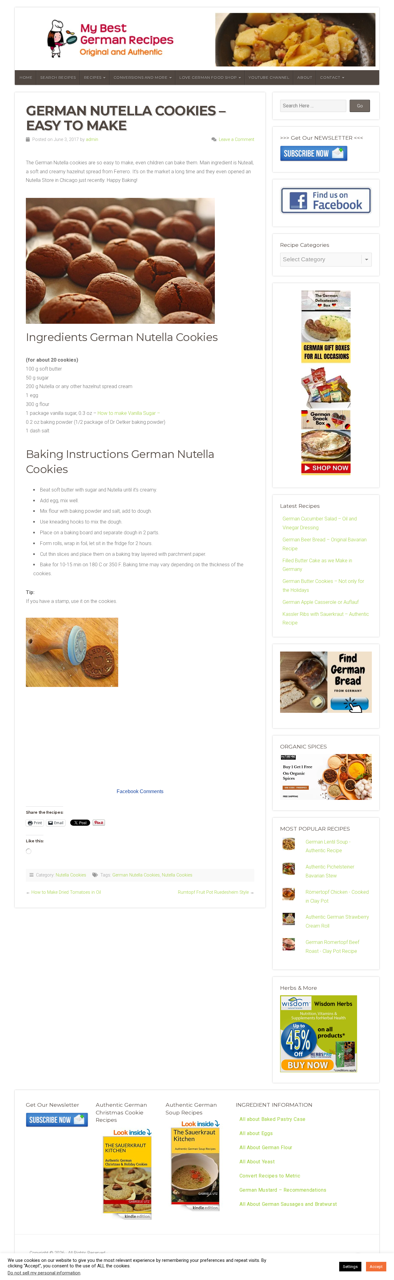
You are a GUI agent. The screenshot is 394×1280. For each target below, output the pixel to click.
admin (92, 139)
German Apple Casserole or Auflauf (321, 602)
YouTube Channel (269, 77)
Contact (330, 77)
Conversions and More (141, 77)
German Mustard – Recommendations (283, 1190)
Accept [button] (376, 1266)
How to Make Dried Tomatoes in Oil (66, 892)
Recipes (93, 77)
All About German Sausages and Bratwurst (288, 1204)
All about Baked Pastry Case (272, 1119)
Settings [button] (350, 1266)
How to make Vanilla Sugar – (128, 413)
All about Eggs (256, 1133)
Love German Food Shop (208, 77)
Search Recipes (58, 77)
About (304, 77)
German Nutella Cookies (136, 875)
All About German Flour (265, 1147)
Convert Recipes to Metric (269, 1176)
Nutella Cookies (71, 875)
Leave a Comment (236, 139)
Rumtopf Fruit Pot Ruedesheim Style (213, 892)
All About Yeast (257, 1162)
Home (26, 77)
